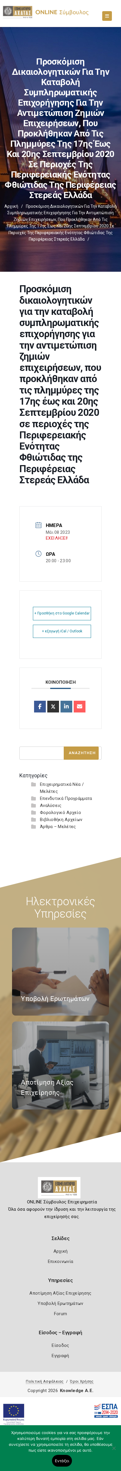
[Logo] (60, 1189)
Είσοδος (60, 1345)
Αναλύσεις (51, 805)
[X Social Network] (53, 706)
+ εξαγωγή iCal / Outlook (62, 631)
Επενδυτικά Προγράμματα (66, 798)
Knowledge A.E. (76, 1390)
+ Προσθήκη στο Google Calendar (62, 613)
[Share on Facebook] (40, 706)
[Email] (79, 706)
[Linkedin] (66, 706)
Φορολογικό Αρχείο (60, 812)
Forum (60, 1313)
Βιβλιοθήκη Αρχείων (61, 819)
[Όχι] (114, 1451)
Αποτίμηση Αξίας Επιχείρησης (60, 1293)
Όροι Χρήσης (81, 1381)
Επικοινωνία (60, 1261)
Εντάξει (62, 1460)
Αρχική (11, 206)
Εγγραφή (60, 1355)
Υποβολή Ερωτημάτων (60, 1303)
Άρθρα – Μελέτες (58, 826)
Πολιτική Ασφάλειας (44, 1381)
